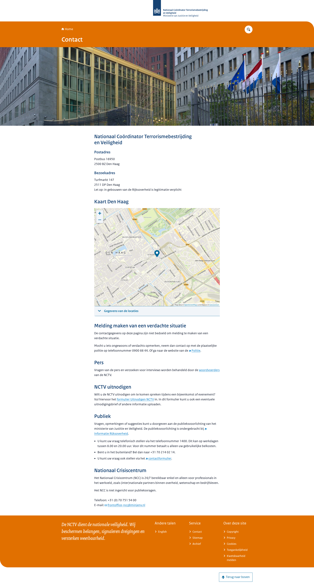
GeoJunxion (214, 305)
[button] (157, 253)
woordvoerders (209, 370)
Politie (196, 351)
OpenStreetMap (190, 305)
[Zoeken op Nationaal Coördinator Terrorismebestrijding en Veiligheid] (249, 29)
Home (69, 29)
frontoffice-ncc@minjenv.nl (126, 505)
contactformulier (159, 458)
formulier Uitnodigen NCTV (135, 399)
